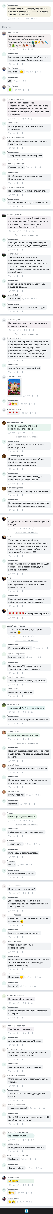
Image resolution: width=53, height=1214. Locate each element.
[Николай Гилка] (4, 732)
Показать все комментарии (26, 235)
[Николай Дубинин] (4, 215)
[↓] (36, 19)
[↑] (32, 19)
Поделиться (41, 18)
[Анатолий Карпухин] (4, 423)
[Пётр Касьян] (4, 33)
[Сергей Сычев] (4, 1178)
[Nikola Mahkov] (4, 705)
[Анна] (4, 519)
